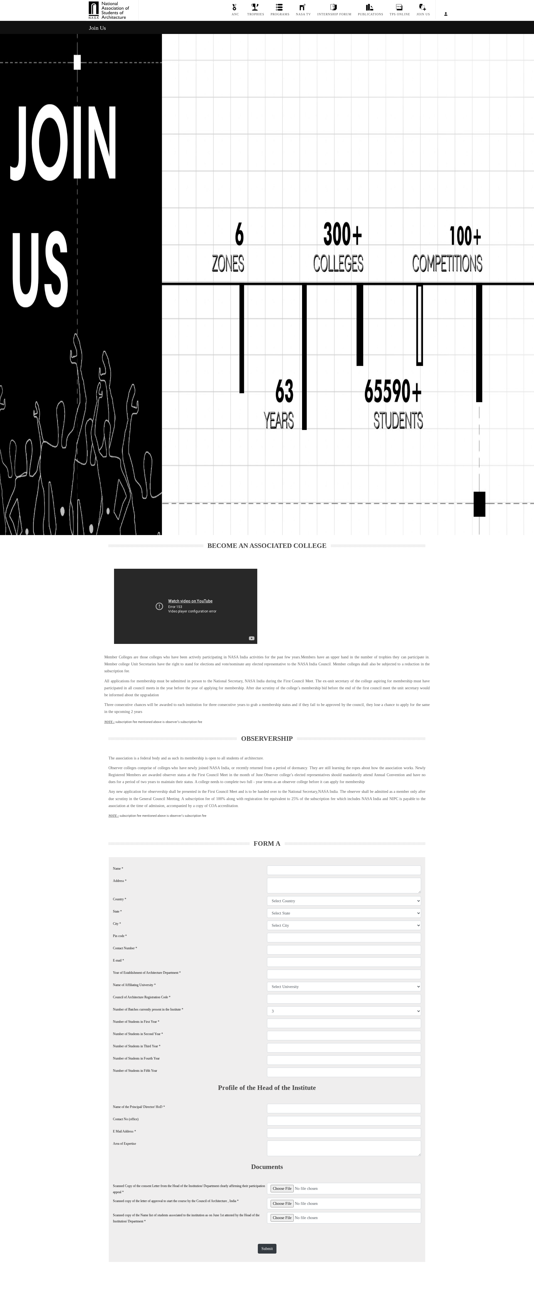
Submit (267, 1249)
